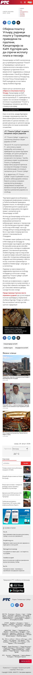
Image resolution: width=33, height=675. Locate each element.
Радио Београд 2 (25, 646)
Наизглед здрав (21, 636)
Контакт (8, 655)
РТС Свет (24, 639)
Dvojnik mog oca (8, 540)
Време (28, 617)
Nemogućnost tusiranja (10, 549)
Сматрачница (18, 618)
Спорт (6, 623)
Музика (6, 632)
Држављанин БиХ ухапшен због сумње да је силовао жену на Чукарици (12, 494)
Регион (18, 614)
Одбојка (4, 624)
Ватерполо (19, 624)
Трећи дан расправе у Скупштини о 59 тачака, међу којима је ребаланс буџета (11, 503)
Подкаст (27, 618)
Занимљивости (23, 630)
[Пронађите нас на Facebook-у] (17, 605)
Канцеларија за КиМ (10, 344)
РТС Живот (21, 640)
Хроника (11, 615)
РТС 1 (7, 639)
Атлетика (27, 624)
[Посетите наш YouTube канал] (21, 605)
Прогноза (7, 449)
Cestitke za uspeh (8, 557)
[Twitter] (9, 22)
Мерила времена (8, 617)
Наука (28, 633)
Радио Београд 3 (9, 648)
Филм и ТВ (21, 633)
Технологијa (14, 632)
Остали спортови (16, 626)
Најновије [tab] (5, 459)
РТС (3, 655)
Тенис (26, 623)
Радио (4, 646)
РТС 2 (12, 639)
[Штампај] (18, 22)
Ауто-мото (6, 626)
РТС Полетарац (19, 643)
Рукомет (11, 624)
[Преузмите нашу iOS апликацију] (16, 585)
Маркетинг (16, 655)
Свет (23, 614)
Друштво (18, 615)
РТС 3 (18, 639)
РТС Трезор (22, 642)
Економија (26, 615)
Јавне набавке (25, 655)
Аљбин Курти (8, 348)
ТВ (3, 639)
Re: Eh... (5, 566)
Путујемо (22, 632)
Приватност (6, 668)
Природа (5, 634)
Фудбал (12, 623)
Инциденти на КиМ (21, 348)
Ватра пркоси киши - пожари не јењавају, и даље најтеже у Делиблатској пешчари (12, 486)
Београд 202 (20, 648)
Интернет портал (20, 657)
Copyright (14, 668)
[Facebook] (4, 22)
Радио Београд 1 (13, 646)
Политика (11, 614)
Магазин (8, 630)
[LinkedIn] (14, 22)
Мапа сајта (25, 661)
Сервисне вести (7, 618)
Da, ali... (5, 532)
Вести (4, 614)
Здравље (13, 633)
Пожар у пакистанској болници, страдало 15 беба (12, 469)
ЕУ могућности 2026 (16, 620)
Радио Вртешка (14, 651)
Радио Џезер (25, 651)
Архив (16, 652)
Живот (14, 630)
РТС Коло (13, 642)
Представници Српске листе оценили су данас (14, 294)
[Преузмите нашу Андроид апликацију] (16, 590)
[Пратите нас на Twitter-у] (12, 605)
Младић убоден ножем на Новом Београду (12, 477)
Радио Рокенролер (18, 649)
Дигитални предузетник (17, 634)
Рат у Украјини (19, 617)
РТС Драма (12, 640)
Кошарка (20, 623)
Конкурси (10, 657)
